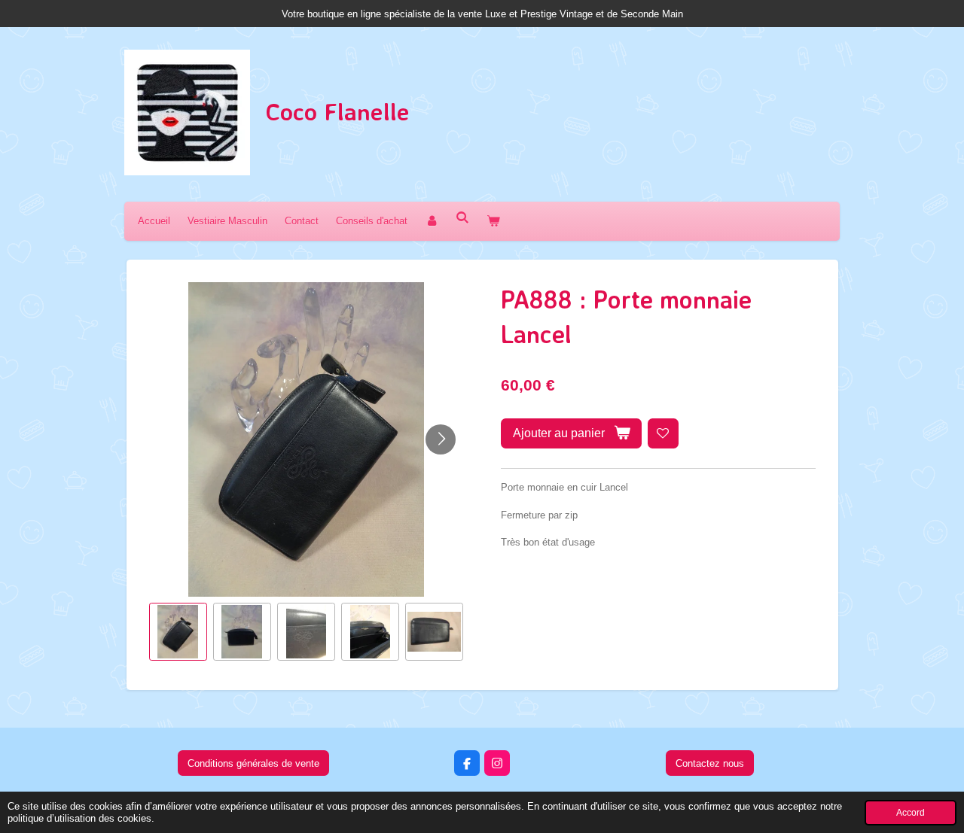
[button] (178, 632)
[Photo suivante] (441, 439)
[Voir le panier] (493, 221)
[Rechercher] (462, 218)
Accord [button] (910, 812)
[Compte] (431, 221)
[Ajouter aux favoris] (663, 433)
